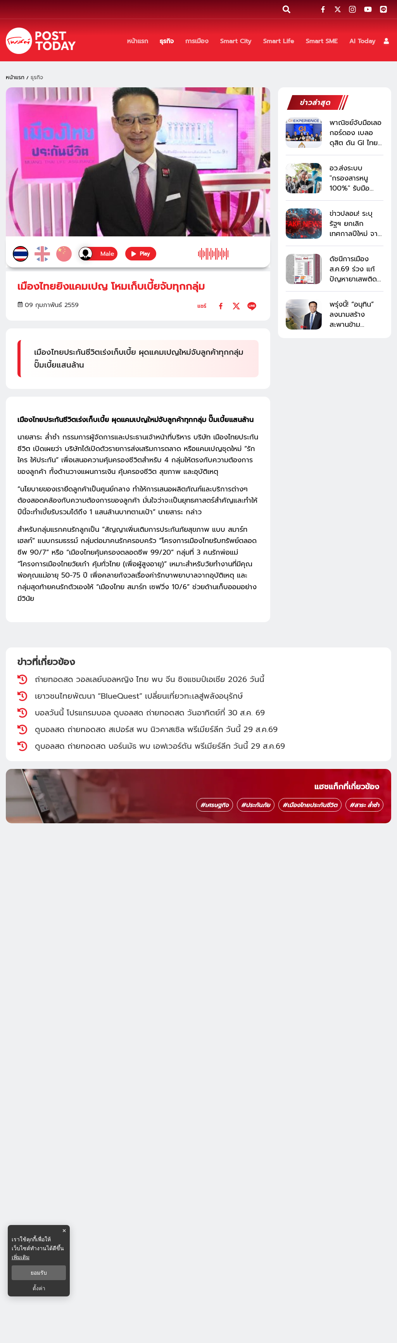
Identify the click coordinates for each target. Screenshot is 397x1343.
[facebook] (221, 306)
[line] (252, 306)
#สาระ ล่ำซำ (364, 805)
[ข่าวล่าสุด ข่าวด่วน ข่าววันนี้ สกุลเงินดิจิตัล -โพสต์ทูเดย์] (41, 41)
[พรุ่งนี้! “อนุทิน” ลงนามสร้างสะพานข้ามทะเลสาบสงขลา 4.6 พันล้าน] (304, 314)
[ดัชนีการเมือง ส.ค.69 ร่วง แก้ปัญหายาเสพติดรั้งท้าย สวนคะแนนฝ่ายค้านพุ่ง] (304, 269)
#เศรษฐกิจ (214, 805)
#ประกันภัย (255, 805)
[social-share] (323, 9)
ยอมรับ (39, 1273)
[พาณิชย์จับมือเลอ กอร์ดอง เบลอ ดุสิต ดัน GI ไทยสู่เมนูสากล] (304, 133)
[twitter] (236, 306)
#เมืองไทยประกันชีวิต (310, 805)
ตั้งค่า (39, 1288)
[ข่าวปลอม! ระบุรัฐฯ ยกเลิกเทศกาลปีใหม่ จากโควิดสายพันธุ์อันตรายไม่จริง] (304, 223)
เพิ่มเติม (20, 1257)
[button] (386, 41)
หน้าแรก (15, 77)
